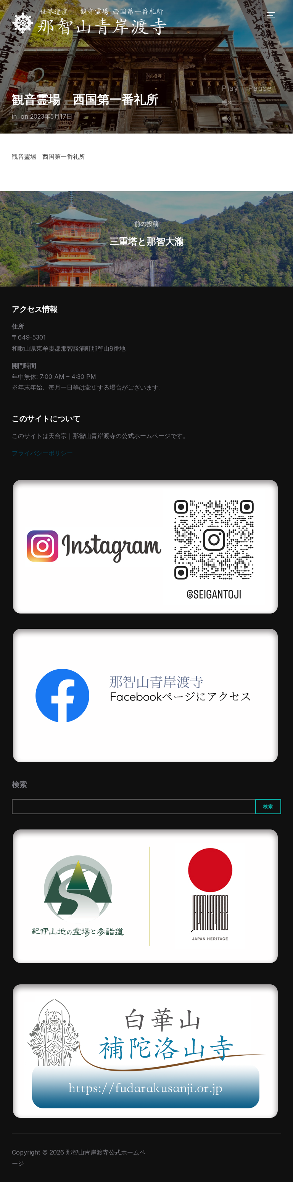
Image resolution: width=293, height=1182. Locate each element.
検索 (19, 784)
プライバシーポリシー (42, 453)
